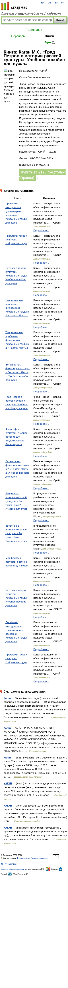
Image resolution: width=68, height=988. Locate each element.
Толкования (34, 29)
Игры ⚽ (49, 42)
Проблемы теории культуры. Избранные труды (16, 239)
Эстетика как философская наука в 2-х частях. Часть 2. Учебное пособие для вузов (17, 469)
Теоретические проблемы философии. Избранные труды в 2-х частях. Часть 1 (17, 308)
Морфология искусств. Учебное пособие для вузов (16, 561)
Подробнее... (41, 230)
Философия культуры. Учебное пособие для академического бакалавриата (16, 437)
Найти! (60, 20)
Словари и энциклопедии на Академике (31, 13)
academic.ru (14, 6)
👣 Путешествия (9, 864)
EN (42, 2)
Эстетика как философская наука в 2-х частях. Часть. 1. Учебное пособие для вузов (17, 372)
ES (56, 2)
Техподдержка (23, 858)
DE (49, 2)
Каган (7, 698)
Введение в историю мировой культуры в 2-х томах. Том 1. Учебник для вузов (16, 533)
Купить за (42, 175)
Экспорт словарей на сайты (14, 869)
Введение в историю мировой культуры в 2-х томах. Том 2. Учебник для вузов (16, 501)
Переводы (18, 36)
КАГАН (8, 783)
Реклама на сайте (39, 858)
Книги (49, 36)
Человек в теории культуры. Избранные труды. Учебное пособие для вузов (16, 275)
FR (62, 2)
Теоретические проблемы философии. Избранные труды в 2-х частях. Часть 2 (17, 340)
